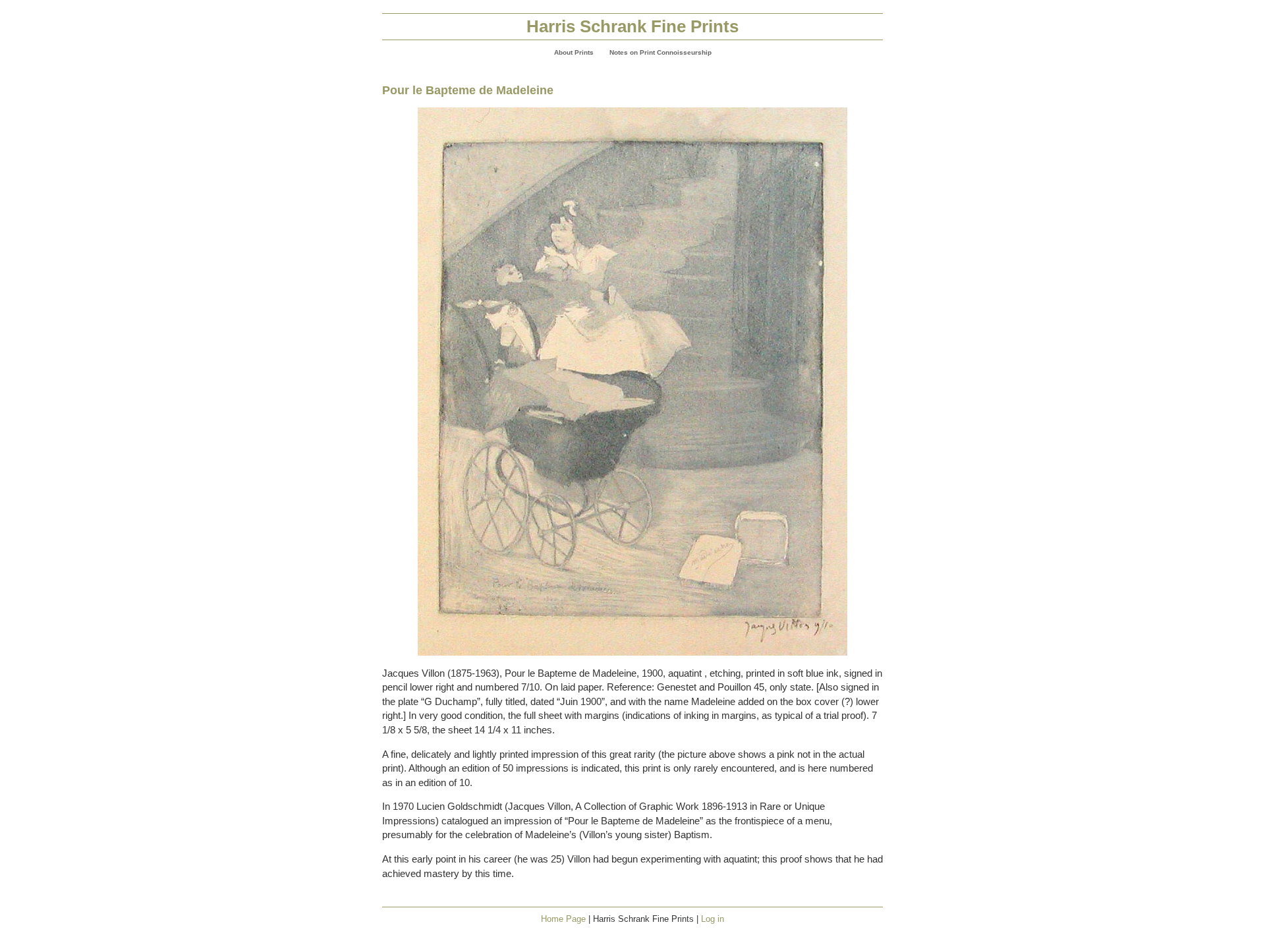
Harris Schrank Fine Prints (632, 26)
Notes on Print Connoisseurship (660, 52)
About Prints (574, 52)
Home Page (563, 919)
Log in (712, 919)
